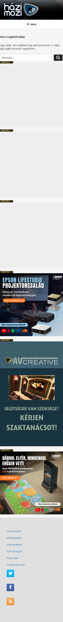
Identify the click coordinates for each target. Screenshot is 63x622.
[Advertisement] (31, 94)
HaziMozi (10, 2)
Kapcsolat (12, 558)
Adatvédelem (14, 544)
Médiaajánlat (14, 537)
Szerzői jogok (14, 551)
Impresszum (14, 531)
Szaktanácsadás (16, 564)
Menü (33, 24)
